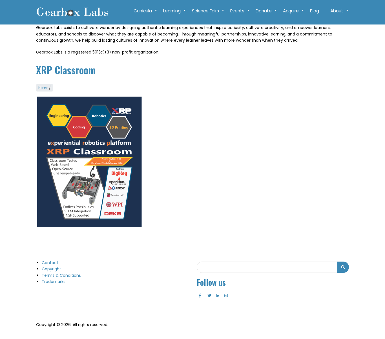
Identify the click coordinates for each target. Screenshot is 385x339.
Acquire (293, 14)
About (339, 14)
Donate (266, 14)
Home (43, 88)
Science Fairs (208, 14)
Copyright (51, 269)
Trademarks (53, 281)
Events (240, 14)
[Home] (72, 12)
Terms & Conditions (61, 275)
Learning (174, 14)
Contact (50, 263)
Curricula (146, 14)
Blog (314, 11)
